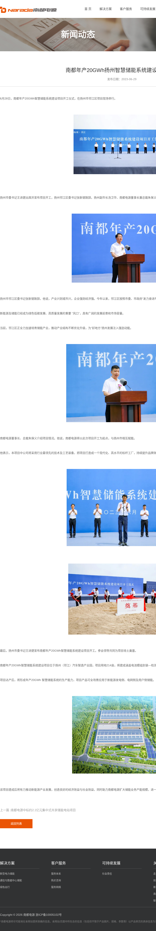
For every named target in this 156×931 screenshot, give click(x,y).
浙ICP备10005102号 (49, 914)
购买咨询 (56, 880)
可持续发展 (147, 9)
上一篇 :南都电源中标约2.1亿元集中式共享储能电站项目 (38, 810)
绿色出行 (5, 887)
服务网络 (56, 887)
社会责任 (107, 873)
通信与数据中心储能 (11, 880)
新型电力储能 (7, 873)
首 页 (87, 9)
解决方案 (106, 9)
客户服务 (126, 9)
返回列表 (16, 823)
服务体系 (56, 873)
